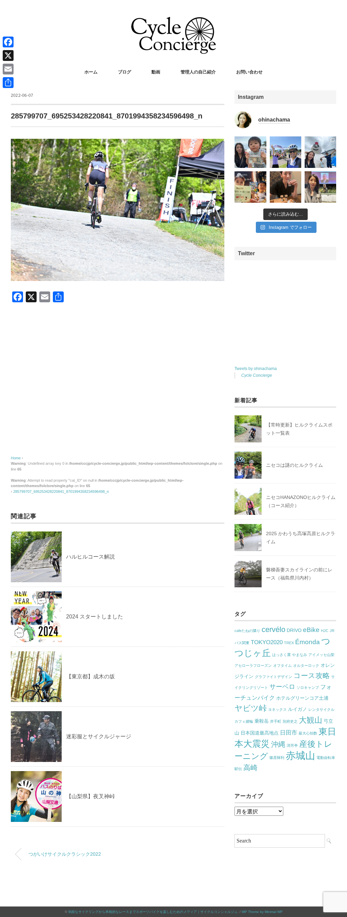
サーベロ (282, 686)
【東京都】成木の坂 (90, 676)
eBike (311, 629)
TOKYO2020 (267, 642)
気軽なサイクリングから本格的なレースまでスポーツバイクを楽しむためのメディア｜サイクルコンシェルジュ (153, 912)
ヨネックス (277, 709)
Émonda (307, 642)
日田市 (288, 732)
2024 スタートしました (94, 616)
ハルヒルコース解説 (90, 557)
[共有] (8, 82)
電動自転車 (326, 758)
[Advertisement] (117, 386)
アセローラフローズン (253, 665)
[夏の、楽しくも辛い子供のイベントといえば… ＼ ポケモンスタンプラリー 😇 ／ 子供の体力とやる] (250, 187)
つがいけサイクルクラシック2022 (64, 854)
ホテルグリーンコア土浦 (302, 698)
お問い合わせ (249, 71)
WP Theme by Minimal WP (262, 912)
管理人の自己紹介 (198, 71)
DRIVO (294, 630)
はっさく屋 (281, 655)
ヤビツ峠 (250, 708)
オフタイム (282, 665)
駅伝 (238, 769)
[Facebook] (8, 42)
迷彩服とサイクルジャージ (98, 736)
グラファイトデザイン (273, 677)
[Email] (8, 69)
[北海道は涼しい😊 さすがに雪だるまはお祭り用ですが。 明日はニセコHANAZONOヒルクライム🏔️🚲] (320, 152)
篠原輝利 (276, 758)
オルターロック (306, 665)
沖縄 (278, 744)
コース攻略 (311, 675)
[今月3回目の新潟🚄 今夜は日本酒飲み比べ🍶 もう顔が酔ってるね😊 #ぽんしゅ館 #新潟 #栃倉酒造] (285, 187)
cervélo (273, 629)
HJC (324, 631)
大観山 (310, 720)
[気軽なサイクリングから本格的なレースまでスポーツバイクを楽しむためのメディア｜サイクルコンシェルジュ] (173, 22)
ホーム (91, 71)
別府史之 (290, 721)
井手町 (275, 721)
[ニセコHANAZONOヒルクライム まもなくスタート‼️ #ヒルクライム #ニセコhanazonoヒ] (285, 152)
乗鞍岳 (261, 721)
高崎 (250, 767)
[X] (8, 55)
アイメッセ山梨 (321, 655)
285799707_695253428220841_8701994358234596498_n (61, 491)
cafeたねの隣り (247, 631)
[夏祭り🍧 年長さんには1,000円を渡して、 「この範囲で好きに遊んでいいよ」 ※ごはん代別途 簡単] (250, 152)
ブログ (124, 71)
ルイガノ (297, 709)
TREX (289, 643)
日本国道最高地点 (260, 733)
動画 (155, 71)
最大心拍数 (308, 733)
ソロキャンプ (308, 687)
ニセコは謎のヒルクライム (294, 465)
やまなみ (299, 655)
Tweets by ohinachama (255, 368)
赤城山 (300, 755)
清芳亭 (292, 745)
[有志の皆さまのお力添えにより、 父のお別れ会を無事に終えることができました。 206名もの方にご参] (320, 187)
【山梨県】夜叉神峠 (90, 796)
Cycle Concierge (256, 375)
